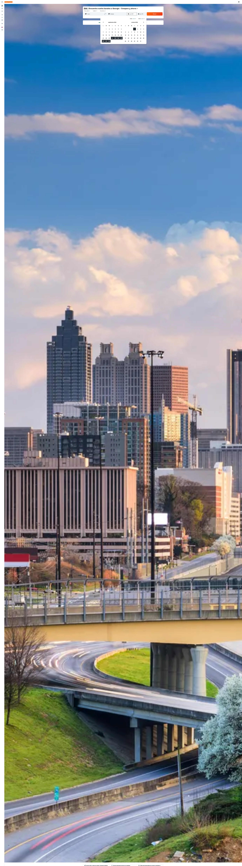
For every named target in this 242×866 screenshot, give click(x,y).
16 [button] (109, 35)
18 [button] (115, 35)
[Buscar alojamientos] (2, 8)
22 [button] (106, 38)
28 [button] (103, 41)
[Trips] (2, 23)
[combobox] (87, 11)
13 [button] (121, 32)
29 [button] (106, 41)
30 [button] (109, 41)
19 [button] (118, 35)
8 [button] (106, 32)
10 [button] (112, 32)
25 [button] (115, 38)
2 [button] (109, 29)
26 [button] (118, 38)
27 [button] (121, 38)
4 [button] (115, 29)
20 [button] (121, 35)
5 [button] (118, 29)
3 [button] (112, 29)
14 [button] (103, 35)
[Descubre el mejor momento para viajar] (2, 20)
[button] (2, 2)
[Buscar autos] (2, 11)
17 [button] (112, 35)
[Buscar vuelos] (2, 6)
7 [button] (131, 32)
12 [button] (118, 32)
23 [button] (109, 38)
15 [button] (106, 35)
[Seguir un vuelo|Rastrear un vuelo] (2, 17)
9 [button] (109, 32)
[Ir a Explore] (2, 14)
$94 (85, 8)
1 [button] (134, 29)
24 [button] (112, 38)
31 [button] (140, 41)
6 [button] (121, 29)
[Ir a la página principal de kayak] (8, 2)
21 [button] (103, 38)
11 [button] (115, 32)
